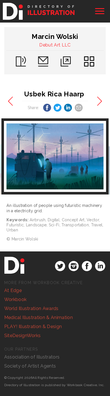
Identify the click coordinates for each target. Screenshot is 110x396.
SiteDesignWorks (22, 335)
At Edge (13, 290)
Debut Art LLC (55, 45)
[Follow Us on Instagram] (74, 266)
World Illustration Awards (31, 308)
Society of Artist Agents (30, 366)
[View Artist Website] (54, 156)
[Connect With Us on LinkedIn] (100, 266)
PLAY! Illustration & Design (33, 326)
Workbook (15, 299)
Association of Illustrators (32, 357)
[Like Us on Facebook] (87, 266)
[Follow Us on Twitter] (60, 266)
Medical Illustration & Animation (38, 317)
